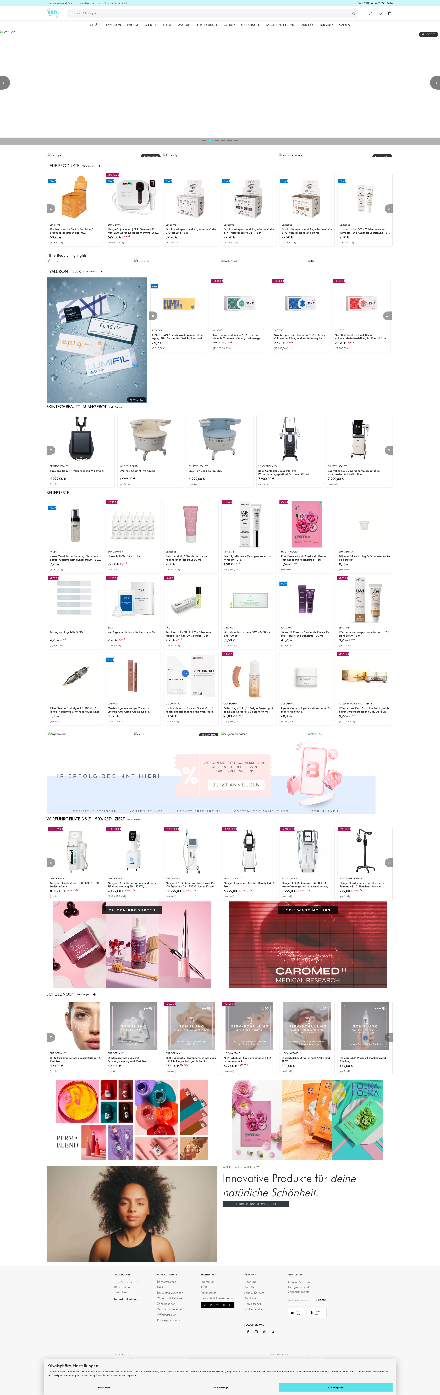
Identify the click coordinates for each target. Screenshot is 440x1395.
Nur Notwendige (220, 1387)
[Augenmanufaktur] (234, 733)
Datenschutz (208, 1292)
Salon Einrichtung (280, 25)
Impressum (207, 1281)
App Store (298, 1313)
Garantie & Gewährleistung (218, 1298)
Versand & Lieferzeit (169, 1309)
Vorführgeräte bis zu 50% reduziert (93, 818)
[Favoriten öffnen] (380, 13)
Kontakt (390, 3)
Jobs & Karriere (254, 1292)
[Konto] (371, 13)
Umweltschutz (252, 1303)
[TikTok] (273, 1331)
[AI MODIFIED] (97, 340)
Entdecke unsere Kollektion (256, 1204)
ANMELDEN (321, 1300)
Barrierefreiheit (166, 1281)
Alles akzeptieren (335, 1387)
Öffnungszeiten (166, 1314)
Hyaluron (113, 25)
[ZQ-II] (139, 733)
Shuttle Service (253, 1309)
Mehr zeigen (89, 165)
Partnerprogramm (168, 1320)
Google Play (318, 1313)
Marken (344, 25)
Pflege (167, 25)
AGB (204, 1287)
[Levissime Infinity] (290, 155)
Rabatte (249, 1287)
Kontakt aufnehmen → (127, 1299)
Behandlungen (207, 25)
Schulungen (250, 25)
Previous (51, 208)
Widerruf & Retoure (169, 1298)
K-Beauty (326, 25)
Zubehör (307, 25)
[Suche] (353, 14)
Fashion (150, 25)
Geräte (95, 25)
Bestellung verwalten (170, 1292)
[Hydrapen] (55, 155)
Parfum (132, 25)
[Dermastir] (142, 260)
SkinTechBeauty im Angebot (84, 406)
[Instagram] (256, 1331)
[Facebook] (247, 1331)
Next (389, 208)
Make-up (184, 25)
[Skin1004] (315, 733)
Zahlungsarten (166, 1303)
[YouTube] (265, 1331)
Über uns (250, 1281)
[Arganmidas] (56, 733)
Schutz (229, 25)
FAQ (160, 1287)
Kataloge (250, 1298)
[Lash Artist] (229, 260)
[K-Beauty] (170, 155)
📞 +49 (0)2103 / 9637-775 (371, 3)
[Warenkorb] (389, 13)
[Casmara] (55, 260)
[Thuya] (313, 260)
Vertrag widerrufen (217, 1304)
